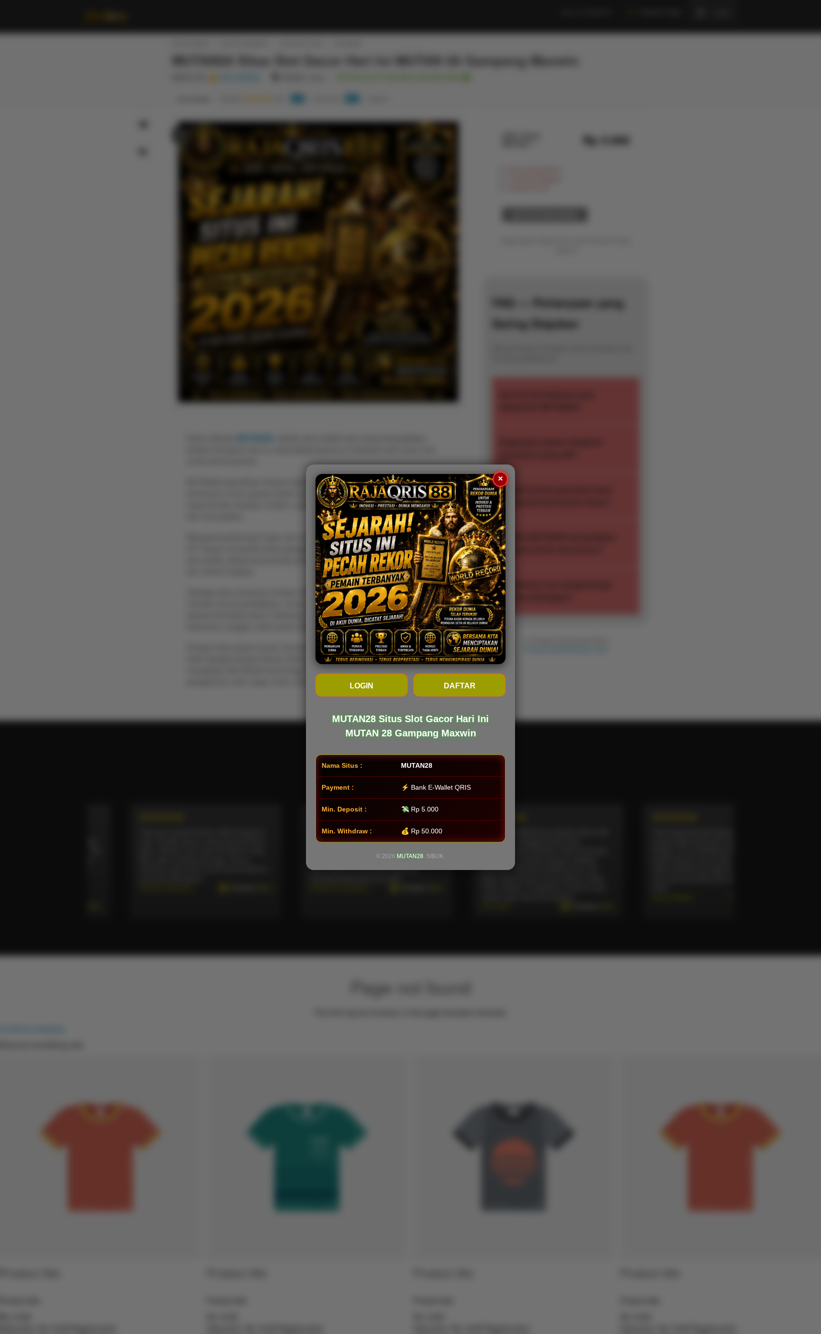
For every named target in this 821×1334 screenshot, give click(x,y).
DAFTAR (460, 686)
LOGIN (361, 686)
